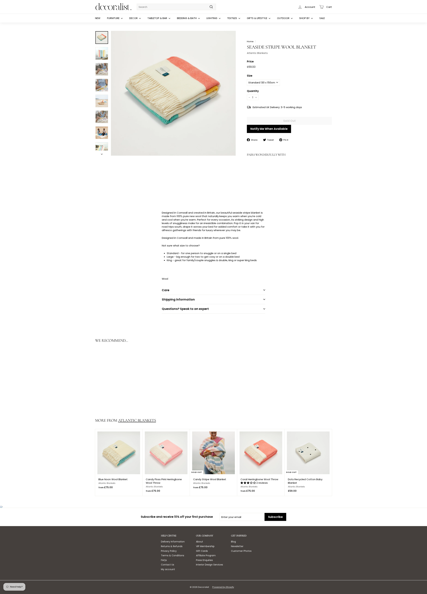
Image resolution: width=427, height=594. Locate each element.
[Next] (101, 153)
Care (165, 290)
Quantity (253, 91)
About (199, 541)
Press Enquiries (204, 560)
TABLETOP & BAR (157, 18)
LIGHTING (212, 18)
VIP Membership (205, 546)
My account (168, 569)
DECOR (133, 18)
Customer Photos (241, 551)
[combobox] (176, 7)
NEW (97, 18)
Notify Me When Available (269, 129)
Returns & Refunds (171, 546)
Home (250, 41)
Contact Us (167, 564)
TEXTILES (232, 18)
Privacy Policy (169, 551)
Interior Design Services (209, 564)
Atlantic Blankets (257, 53)
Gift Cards (202, 551)
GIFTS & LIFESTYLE (257, 18)
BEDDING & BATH (187, 18)
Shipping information (178, 299)
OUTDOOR (283, 18)
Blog (233, 541)
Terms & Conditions (172, 555)
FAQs (164, 560)
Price (250, 61)
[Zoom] (173, 93)
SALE (322, 18)
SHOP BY (304, 18)
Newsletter (237, 546)
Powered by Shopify (223, 587)
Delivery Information (173, 541)
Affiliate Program (206, 555)
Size (249, 76)
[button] (248, 483)
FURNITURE (113, 18)
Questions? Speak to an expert (185, 309)
